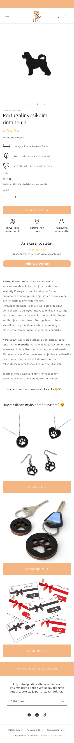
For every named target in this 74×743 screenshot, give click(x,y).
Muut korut (34, 487)
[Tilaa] (63, 701)
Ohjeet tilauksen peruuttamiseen (37, 668)
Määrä (6, 189)
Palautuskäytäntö (35, 730)
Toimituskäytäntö (38, 735)
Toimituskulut (25, 184)
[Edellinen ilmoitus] (7, 4)
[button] (7, 16)
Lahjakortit (35, 651)
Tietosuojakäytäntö (56, 730)
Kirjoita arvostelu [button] (37, 263)
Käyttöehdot (21, 735)
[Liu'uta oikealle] (45, 104)
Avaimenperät (34, 569)
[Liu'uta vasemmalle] (29, 104)
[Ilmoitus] (67, 4)
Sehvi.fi (19, 730)
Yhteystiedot (56, 735)
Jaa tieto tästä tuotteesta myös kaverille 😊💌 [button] (34, 389)
